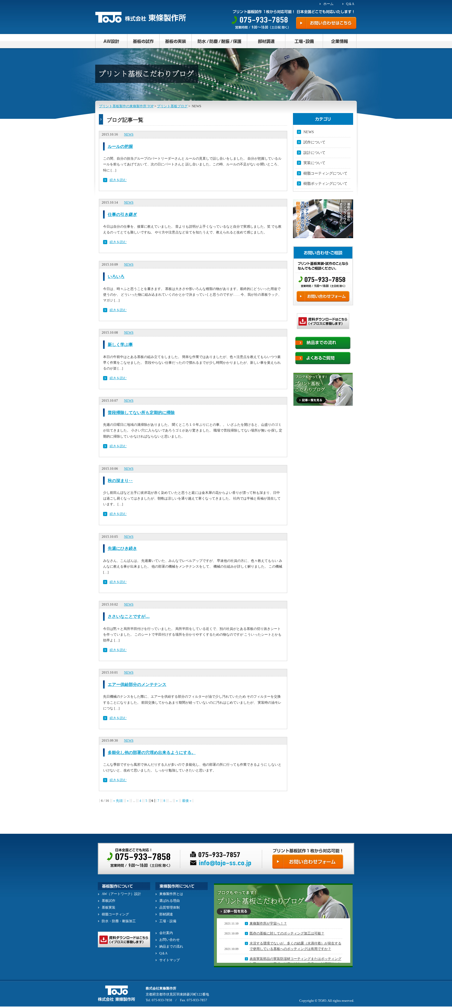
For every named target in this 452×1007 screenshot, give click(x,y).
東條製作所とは (171, 894)
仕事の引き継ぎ (122, 214)
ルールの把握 (120, 146)
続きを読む (118, 180)
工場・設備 (167, 921)
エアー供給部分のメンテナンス (137, 684)
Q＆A (350, 4)
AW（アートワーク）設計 (121, 894)
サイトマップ (169, 960)
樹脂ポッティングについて (325, 184)
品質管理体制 (169, 907)
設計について (314, 153)
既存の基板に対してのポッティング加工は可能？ (287, 933)
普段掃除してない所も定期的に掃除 (141, 412)
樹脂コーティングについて (325, 173)
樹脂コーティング (115, 914)
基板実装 (108, 907)
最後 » (186, 801)
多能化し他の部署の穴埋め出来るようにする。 (152, 752)
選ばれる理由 (169, 901)
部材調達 (166, 914)
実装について (314, 163)
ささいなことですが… (129, 616)
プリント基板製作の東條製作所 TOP (126, 106)
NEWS (128, 134)
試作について (314, 142)
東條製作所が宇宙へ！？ (268, 923)
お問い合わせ (169, 940)
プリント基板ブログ (172, 106)
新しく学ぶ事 (120, 344)
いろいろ (116, 276)
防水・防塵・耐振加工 (119, 921)
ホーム (328, 4)
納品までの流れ (171, 946)
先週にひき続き (122, 548)
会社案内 (166, 933)
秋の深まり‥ (120, 480)
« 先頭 (118, 801)
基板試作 (108, 901)
